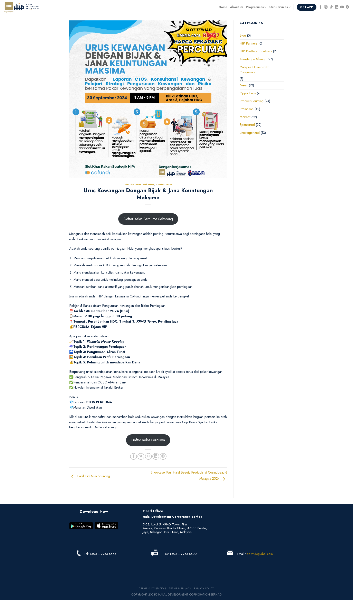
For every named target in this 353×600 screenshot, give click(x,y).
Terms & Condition (152, 588)
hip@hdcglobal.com (260, 554)
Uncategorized (250, 132)
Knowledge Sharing (139, 184)
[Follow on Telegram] (347, 7)
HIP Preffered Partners (256, 51)
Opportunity (248, 93)
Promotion (247, 109)
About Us (236, 7)
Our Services (278, 7)
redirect (245, 117)
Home (223, 7)
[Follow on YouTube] (342, 7)
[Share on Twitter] (140, 456)
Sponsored (164, 184)
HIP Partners (248, 43)
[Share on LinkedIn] (155, 456)
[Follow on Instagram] (325, 7)
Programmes (255, 7)
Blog (243, 35)
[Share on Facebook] (133, 456)
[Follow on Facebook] (320, 7)
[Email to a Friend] (148, 456)
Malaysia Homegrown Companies (254, 70)
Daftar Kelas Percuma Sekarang (148, 219)
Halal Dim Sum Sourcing (93, 476)
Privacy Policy (204, 588)
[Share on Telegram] (163, 456)
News (244, 85)
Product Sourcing (252, 101)
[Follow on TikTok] (331, 7)
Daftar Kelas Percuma (148, 440)
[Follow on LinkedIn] (336, 7)
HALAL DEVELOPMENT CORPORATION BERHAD (190, 594)
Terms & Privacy (180, 588)
